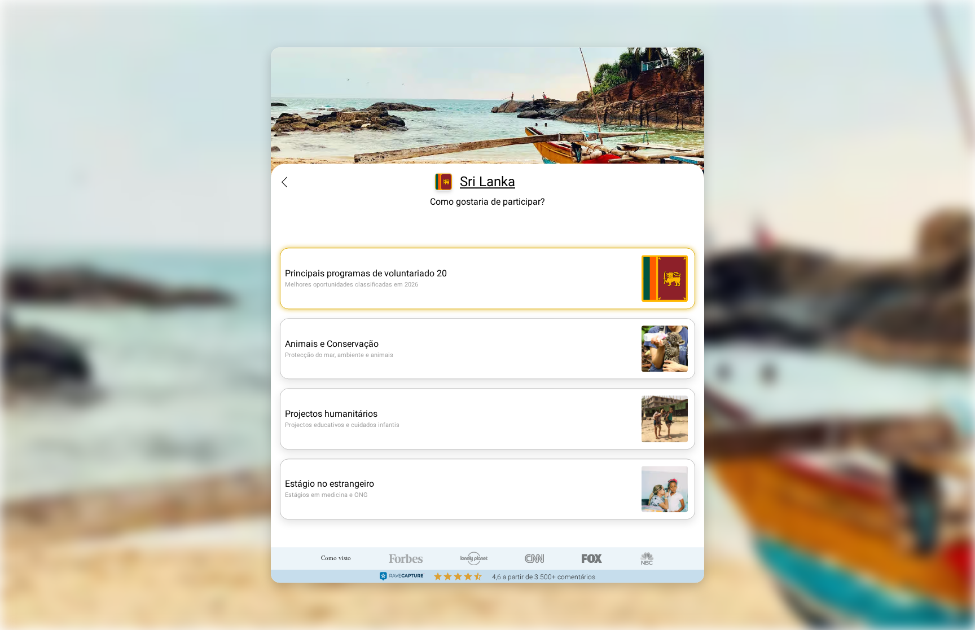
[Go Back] (284, 182)
